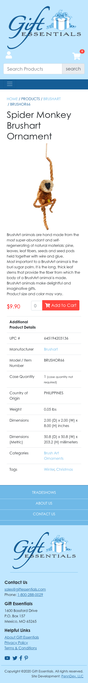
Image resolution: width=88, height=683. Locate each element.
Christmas (64, 469)
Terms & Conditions (21, 648)
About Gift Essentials (22, 637)
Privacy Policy (16, 642)
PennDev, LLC (72, 676)
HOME (12, 99)
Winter (49, 469)
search (73, 69)
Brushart (52, 99)
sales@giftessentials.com (25, 589)
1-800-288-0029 (30, 594)
